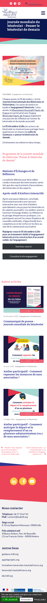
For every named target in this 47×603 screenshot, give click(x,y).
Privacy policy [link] (40, 599)
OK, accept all (10, 599)
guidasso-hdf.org (10, 554)
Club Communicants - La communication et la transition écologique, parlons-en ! (36, 451)
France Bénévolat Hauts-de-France (19, 114)
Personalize (26, 599)
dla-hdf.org (7, 575)
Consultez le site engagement (23, 256)
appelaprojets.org (10, 559)
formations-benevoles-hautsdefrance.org (22, 565)
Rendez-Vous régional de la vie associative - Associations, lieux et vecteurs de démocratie (11, 451)
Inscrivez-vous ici (24, 246)
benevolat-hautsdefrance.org (16, 570)
